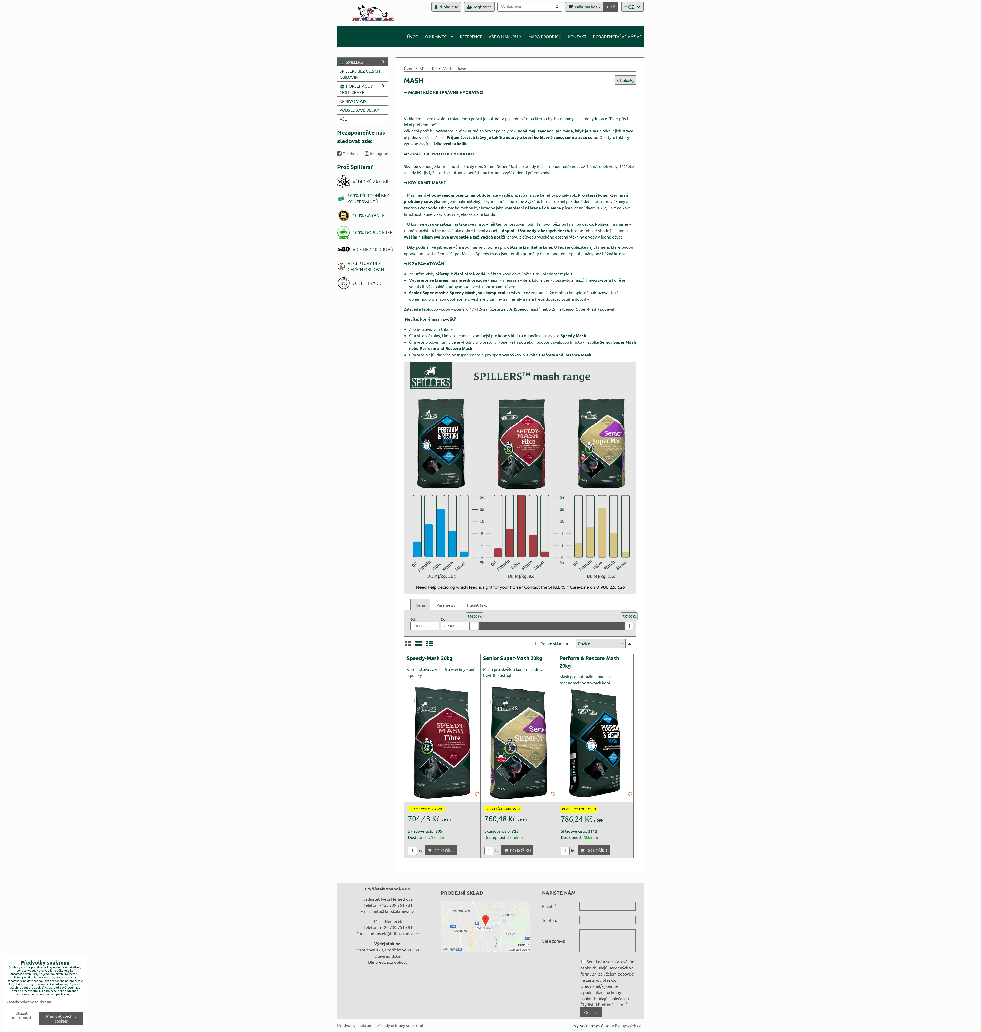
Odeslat (591, 1012)
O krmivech (437, 36)
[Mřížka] (408, 645)
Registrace (482, 6)
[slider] (474, 626)
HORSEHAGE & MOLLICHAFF (356, 89)
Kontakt (577, 36)
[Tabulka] (430, 645)
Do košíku (442, 850)
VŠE (343, 118)
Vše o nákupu (503, 36)
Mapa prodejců (545, 36)
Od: (413, 619)
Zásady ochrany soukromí (400, 1025)
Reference (471, 36)
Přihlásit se (447, 6)
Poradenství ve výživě (617, 36)
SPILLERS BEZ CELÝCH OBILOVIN (360, 74)
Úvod (412, 36)
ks (420, 850)
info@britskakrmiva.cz (394, 911)
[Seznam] (419, 645)
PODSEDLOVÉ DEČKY (359, 109)
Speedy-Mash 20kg (429, 658)
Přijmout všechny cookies (61, 1018)
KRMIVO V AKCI (354, 101)
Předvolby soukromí (355, 1025)
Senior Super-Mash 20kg (512, 658)
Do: (443, 619)
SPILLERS (354, 61)
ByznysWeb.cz (628, 1025)
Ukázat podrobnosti (22, 1015)
